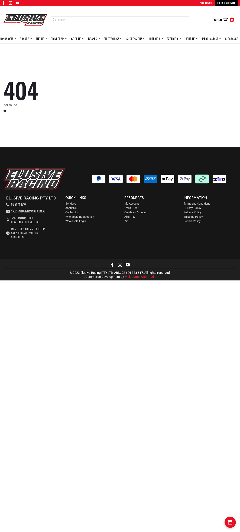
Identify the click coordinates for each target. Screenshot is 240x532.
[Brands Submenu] (31, 39)
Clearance (231, 38)
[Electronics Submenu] (121, 39)
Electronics (111, 38)
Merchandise (210, 38)
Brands (24, 38)
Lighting (190, 38)
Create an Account (135, 212)
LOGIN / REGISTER (226, 3)
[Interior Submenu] (162, 39)
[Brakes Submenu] (99, 39)
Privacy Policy (192, 208)
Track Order (131, 208)
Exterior (172, 38)
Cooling (76, 38)
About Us (71, 208)
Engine (40, 38)
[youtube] (17, 3)
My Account (131, 203)
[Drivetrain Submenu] (66, 39)
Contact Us (72, 212)
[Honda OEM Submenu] (15, 39)
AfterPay (129, 216)
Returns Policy (193, 212)
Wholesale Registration (79, 216)
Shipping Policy (193, 216)
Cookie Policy (192, 221)
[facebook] (3, 3)
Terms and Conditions (197, 203)
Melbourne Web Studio (140, 277)
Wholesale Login (75, 221)
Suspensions (134, 38)
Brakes (92, 38)
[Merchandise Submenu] (220, 39)
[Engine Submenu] (46, 39)
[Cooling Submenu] (83, 39)
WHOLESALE (206, 3)
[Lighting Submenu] (197, 39)
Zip (126, 221)
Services (70, 203)
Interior (154, 38)
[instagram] (10, 3)
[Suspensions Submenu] (144, 39)
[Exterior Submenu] (180, 39)
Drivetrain (57, 38)
